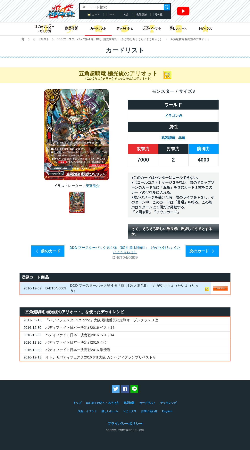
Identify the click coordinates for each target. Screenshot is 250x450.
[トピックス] (205, 28)
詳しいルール (110, 411)
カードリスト (41, 39)
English (167, 411)
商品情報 (129, 402)
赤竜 (181, 138)
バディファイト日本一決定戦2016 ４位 (76, 342)
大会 (126, 14)
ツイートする (116, 389)
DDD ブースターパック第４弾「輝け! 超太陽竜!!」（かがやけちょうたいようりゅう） (110, 39)
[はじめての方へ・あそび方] (44, 28)
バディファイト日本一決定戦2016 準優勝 (77, 350)
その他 (158, 14)
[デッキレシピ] (125, 28)
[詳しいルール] (178, 28)
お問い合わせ (149, 411)
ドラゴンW (173, 116)
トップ (77, 402)
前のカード (51, 251)
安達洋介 (93, 186)
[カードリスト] (98, 28)
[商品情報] (71, 28)
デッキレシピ (168, 402)
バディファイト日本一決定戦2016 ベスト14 (79, 328)
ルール (111, 14)
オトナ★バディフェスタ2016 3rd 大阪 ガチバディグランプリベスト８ (100, 357)
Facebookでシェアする (125, 389)
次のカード (199, 251)
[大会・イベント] (151, 28)
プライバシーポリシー (125, 424)
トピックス (129, 411)
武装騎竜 (168, 138)
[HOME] (23, 39)
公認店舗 (142, 14)
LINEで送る (134, 389)
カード (96, 14)
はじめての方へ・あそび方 (102, 402)
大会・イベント (87, 411)
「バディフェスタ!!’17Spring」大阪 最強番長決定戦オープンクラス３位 (101, 320)
